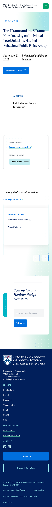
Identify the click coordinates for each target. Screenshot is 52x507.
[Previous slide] (36, 258)
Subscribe (20, 323)
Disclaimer (7, 502)
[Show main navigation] (46, 6)
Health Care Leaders (11, 435)
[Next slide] (45, 258)
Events (6, 414)
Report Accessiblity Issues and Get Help (20, 496)
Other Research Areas (20, 161)
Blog (5, 419)
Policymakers (9, 430)
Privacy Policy (38, 490)
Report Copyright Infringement (16, 490)
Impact (6, 394)
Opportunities (9, 404)
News (5, 409)
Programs (7, 399)
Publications (8, 389)
